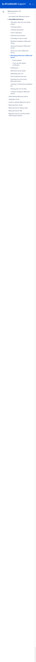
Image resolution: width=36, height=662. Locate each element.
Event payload (16, 60)
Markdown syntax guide (18, 71)
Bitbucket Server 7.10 (14, 11)
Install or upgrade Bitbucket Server (19, 102)
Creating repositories (17, 30)
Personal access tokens (18, 35)
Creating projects (16, 27)
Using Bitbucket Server (16, 19)
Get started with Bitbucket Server (19, 16)
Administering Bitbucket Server (18, 96)
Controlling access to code (19, 38)
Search (30, 4)
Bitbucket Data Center (16, 105)
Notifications (14, 68)
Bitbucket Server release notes (18, 108)
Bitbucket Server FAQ (15, 111)
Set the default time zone (18, 76)
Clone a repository (16, 32)
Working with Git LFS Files (18, 89)
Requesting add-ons (17, 73)
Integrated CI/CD (14, 99)
